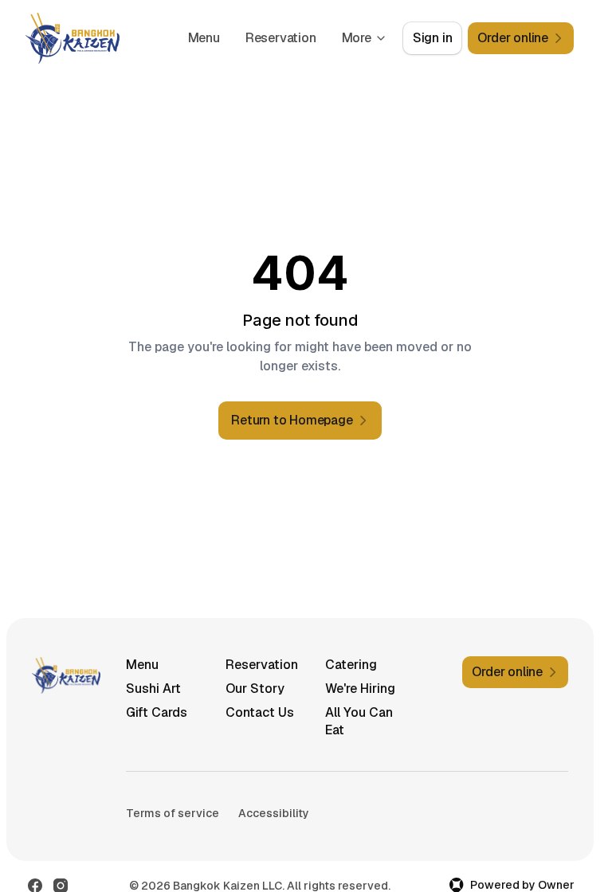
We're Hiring (360, 688)
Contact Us (260, 712)
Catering (351, 664)
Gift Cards (156, 712)
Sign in (433, 37)
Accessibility (273, 813)
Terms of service (172, 813)
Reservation (280, 37)
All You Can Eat (359, 721)
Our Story (255, 688)
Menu (204, 37)
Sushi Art (153, 688)
